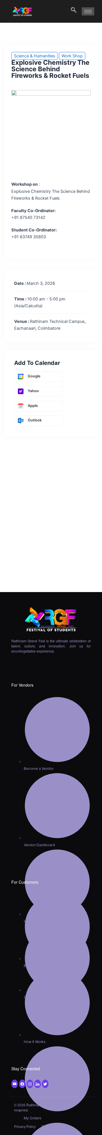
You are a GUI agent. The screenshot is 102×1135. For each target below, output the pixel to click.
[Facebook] (14, 1084)
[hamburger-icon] (88, 11)
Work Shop (72, 55)
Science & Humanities (34, 55)
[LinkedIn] (37, 1084)
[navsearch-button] (70, 11)
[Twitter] (22, 1084)
